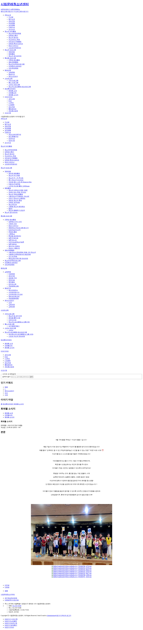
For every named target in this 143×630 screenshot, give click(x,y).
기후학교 (12, 234)
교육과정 (12, 304)
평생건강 (12, 74)
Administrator (51, 615)
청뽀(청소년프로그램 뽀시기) (19, 228)
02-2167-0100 (16, 606)
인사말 (11, 17)
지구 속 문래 (13, 256)
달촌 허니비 (13, 240)
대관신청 (12, 140)
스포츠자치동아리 (15, 48)
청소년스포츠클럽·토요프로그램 (20, 86)
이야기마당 (8, 97)
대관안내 (12, 138)
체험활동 (12, 54)
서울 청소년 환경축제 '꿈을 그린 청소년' (22, 252)
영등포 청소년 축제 (15, 200)
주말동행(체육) (14, 298)
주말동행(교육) (14, 286)
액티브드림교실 (14, 296)
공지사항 (12, 99)
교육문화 (12, 72)
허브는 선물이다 (14, 248)
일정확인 (11, 625)
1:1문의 (11, 103)
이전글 (7, 585)
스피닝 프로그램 (14, 84)
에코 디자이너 (13, 46)
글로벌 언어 (13, 278)
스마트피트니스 (14, 292)
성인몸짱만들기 (14, 326)
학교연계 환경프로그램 (17, 64)
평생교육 (8, 70)
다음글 (7, 587)
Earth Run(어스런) (15, 230)
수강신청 (8, 113)
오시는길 (12, 29)
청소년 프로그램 (10, 50)
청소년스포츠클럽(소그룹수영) (19, 322)
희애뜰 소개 (13, 91)
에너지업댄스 (13, 290)
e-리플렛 (11, 105)
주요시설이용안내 (15, 134)
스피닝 (11, 330)
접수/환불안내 (13, 136)
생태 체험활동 (13, 62)
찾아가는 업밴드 (14, 246)
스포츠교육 (8, 78)
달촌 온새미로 (13, 238)
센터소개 (8, 15)
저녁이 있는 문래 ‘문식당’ (17, 192)
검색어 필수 (6, 376)
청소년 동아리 (13, 37)
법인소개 (12, 19)
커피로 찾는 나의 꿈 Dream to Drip (20, 182)
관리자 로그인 (63, 615)
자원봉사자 (12, 93)
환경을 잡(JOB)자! (15, 236)
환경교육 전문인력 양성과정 (18, 258)
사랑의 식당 (13, 224)
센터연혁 (12, 21)
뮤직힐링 (12, 282)
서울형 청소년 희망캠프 (17, 206)
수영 (6, 395)
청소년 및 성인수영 (15, 316)
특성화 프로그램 (10, 58)
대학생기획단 (13, 35)
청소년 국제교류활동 (16, 194)
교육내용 (12, 306)
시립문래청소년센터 (8, 594)
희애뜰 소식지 (13, 95)
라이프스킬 (12, 284)
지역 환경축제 (13, 68)
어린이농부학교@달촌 (16, 242)
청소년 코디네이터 (15, 56)
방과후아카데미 (10, 89)
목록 (6, 591)
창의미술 (12, 280)
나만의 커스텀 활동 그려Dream (19, 186)
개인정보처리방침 (11, 598)
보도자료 (12, 107)
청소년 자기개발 (14, 175)
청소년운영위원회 (15, 33)
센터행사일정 (13, 111)
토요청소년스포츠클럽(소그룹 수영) (21, 334)
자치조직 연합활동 (15, 41)
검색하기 (5, 9)
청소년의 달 (13, 204)
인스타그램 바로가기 (21, 11)
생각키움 (12, 276)
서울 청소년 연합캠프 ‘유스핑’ (19, 196)
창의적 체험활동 (14, 173)
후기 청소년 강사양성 (16, 180)
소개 (10, 302)
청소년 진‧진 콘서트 (16, 178)
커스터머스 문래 (14, 39)
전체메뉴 (15, 9)
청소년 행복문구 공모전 (17, 210)
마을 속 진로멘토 (14, 184)
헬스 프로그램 (13, 82)
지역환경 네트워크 (15, 66)
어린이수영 (12, 320)
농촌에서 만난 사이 (15, 222)
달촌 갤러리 (13, 244)
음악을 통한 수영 (14, 318)
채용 (6, 387)
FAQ (10, 101)
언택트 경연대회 (14, 202)
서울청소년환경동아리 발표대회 (20, 254)
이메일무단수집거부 (12, 600)
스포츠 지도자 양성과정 (17, 336)
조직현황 (12, 25)
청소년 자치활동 (10, 31)
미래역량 (12, 274)
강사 (6, 393)
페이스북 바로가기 (7, 11)
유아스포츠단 (13, 76)
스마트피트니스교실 (16, 294)
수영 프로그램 (13, 80)
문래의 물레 (13, 232)
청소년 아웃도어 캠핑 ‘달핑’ (18, 190)
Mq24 (10, 208)
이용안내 (12, 27)
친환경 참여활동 (14, 60)
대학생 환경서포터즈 (16, 44)
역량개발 (12, 52)
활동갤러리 (12, 109)
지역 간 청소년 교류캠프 (17, 198)
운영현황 (12, 23)
